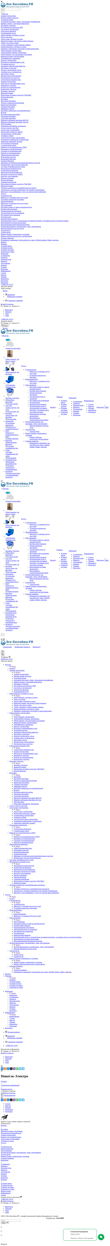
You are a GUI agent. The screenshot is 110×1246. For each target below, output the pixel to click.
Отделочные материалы (22, 829)
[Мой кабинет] (2, 637)
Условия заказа (6, 1183)
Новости (4, 1170)
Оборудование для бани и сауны (25, 697)
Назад (14, 666)
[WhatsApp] (17, 1068)
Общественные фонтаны (23, 848)
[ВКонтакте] (2, 1068)
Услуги (12, 898)
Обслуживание (19, 922)
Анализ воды (18, 954)
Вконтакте (9, 310)
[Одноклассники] (5, 1068)
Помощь (12, 980)
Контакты (4, 1178)
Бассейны (17, 777)
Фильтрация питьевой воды (24, 866)
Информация (14, 1016)
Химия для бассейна (21, 674)
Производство (6, 1168)
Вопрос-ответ (6, 1191)
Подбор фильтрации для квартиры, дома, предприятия (34, 947)
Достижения (5, 1172)
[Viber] (14, 1068)
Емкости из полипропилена (11, 1137)
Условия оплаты (7, 1185)
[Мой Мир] (8, 1068)
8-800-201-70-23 (7, 284)
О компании (5, 1164)
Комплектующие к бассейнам (12, 1131)
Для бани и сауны (7, 1141)
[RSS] (1, 1071)
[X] (11, 1068)
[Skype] (20, 1068)
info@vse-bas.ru (8, 304)
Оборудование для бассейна (24, 717)
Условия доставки (7, 1187)
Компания (13, 995)
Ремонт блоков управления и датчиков (28, 962)
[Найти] (2, 11)
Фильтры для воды (21, 765)
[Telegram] (23, 1068)
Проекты (4, 1166)
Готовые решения (20, 970)
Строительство (19, 904)
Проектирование (20, 914)
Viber (7, 314)
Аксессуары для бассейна (23, 811)
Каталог (12, 668)
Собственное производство (24, 750)
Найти (4, 1223)
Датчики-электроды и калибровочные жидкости (31, 889)
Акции (3, 1195)
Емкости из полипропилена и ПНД (27, 837)
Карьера (4, 1174)
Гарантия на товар (7, 1189)
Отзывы (4, 1176)
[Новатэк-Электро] (8, 1093)
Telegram (8, 312)
